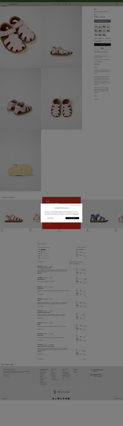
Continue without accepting (76, 205)
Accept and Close (72, 218)
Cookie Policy (75, 214)
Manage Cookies (50, 218)
